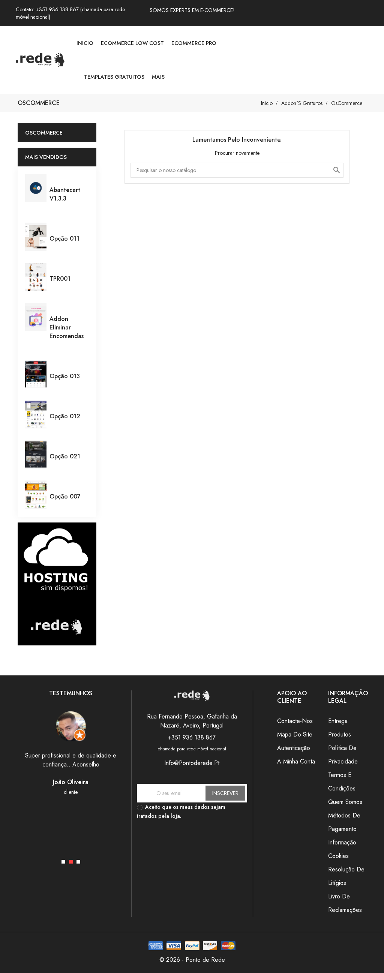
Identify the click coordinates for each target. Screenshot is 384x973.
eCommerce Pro (193, 43)
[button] (63, 862)
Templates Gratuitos (114, 77)
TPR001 (60, 278)
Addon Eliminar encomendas (67, 327)
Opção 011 (65, 238)
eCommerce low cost (132, 43)
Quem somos (345, 802)
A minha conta (296, 761)
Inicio (84, 43)
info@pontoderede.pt (191, 763)
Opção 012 (65, 416)
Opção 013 (65, 376)
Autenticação (293, 748)
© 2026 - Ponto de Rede (192, 959)
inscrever (225, 793)
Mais (158, 77)
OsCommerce (44, 132)
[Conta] (365, 60)
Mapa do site (294, 734)
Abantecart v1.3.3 (65, 194)
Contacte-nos (295, 721)
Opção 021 (65, 456)
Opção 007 (65, 496)
